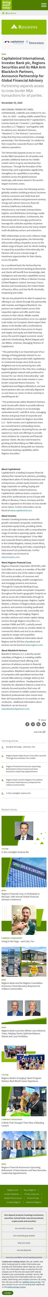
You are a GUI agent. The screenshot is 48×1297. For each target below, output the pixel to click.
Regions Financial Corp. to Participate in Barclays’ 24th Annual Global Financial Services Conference (21, 896)
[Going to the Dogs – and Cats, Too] (24, 920)
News (4, 54)
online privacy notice (16, 1287)
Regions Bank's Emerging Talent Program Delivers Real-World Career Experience (21, 1079)
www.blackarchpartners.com (15, 708)
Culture (5, 849)
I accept (7, 1293)
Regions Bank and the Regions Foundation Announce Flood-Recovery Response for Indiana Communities (24, 782)
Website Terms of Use (13, 1198)
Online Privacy (33, 1198)
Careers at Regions (33, 1202)
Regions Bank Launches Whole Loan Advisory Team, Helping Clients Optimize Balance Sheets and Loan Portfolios (23, 1033)
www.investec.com (11, 557)
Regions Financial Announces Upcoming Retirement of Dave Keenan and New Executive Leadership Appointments (23, 769)
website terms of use (32, 1282)
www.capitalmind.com (21, 510)
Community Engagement (12, 938)
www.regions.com (34, 644)
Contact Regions (14, 1202)
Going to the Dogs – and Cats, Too (20, 746)
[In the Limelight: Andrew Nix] (24, 831)
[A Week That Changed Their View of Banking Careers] (24, 1101)
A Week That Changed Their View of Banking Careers (23, 1124)
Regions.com (13, 1190)
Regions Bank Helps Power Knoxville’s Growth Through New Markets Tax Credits (26, 756)
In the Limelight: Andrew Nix (18, 793)
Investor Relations (11, 1194)
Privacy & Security (31, 1194)
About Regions (30, 1190)
